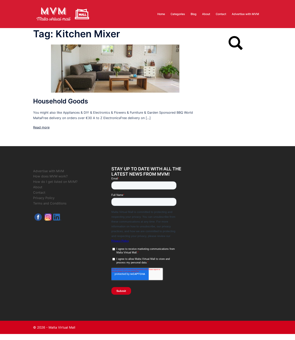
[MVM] (63, 14)
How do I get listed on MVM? (55, 182)
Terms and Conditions (49, 203)
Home (161, 14)
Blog (193, 14)
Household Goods (60, 101)
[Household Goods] (115, 68)
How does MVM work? (50, 176)
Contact (221, 14)
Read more (41, 127)
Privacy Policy (44, 198)
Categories (178, 14)
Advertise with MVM (245, 14)
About (206, 14)
